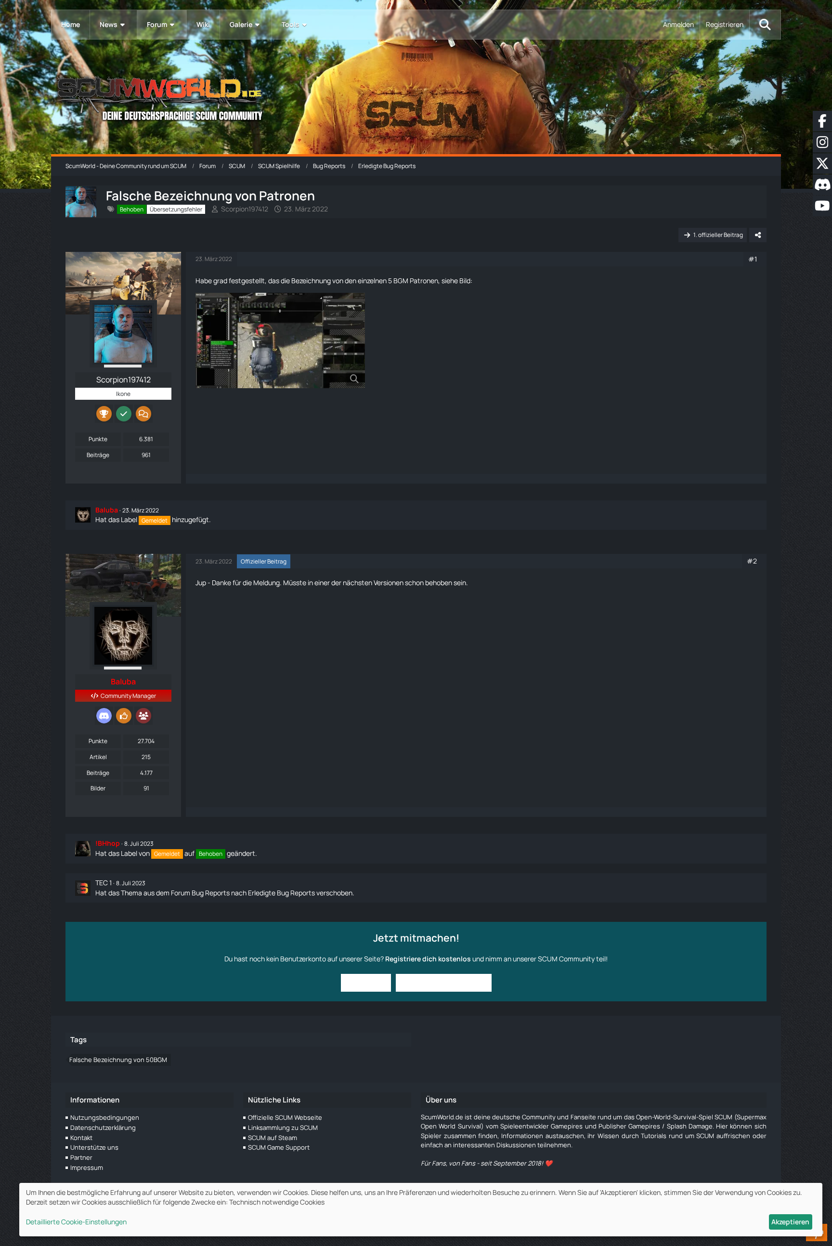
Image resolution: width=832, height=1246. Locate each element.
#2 (752, 560)
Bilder (98, 788)
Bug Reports (211, 892)
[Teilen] (758, 235)
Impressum (86, 1167)
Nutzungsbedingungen (104, 1117)
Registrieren (724, 24)
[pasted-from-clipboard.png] (280, 340)
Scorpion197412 (244, 208)
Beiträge (98, 455)
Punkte (98, 439)
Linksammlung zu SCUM (283, 1127)
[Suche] (765, 24)
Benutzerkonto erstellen (443, 982)
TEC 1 (103, 882)
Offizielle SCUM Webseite (285, 1117)
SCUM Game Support (279, 1147)
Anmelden (678, 24)
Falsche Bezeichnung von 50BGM (118, 1059)
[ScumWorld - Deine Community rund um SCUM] (415, 96)
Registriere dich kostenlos (428, 958)
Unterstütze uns (94, 1147)
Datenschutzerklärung (103, 1127)
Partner (81, 1157)
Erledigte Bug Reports (281, 892)
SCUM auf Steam (272, 1137)
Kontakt (81, 1137)
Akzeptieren (790, 1221)
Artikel (98, 757)
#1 (752, 258)
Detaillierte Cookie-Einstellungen (76, 1221)
